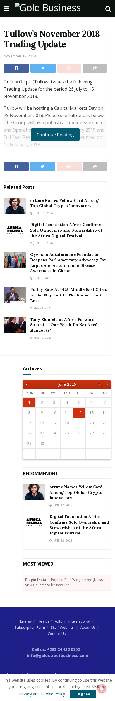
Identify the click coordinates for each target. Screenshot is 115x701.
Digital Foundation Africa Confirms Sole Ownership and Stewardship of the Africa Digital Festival (66, 230)
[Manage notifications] (101, 688)
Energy (26, 621)
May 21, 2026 (42, 308)
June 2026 (67, 384)
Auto (59, 621)
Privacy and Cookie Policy (42, 694)
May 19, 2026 (42, 338)
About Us (88, 627)
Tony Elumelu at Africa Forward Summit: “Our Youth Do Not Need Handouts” (63, 325)
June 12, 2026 (43, 213)
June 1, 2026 (42, 278)
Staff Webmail (63, 627)
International (79, 621)
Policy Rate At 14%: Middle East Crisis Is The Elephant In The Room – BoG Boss (68, 295)
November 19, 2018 (20, 56)
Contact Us (57, 633)
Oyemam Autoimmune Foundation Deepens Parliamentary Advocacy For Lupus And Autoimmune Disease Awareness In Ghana (68, 263)
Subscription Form (30, 627)
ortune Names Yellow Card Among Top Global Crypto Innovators (64, 203)
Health (43, 621)
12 (79, 412)
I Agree (82, 694)
